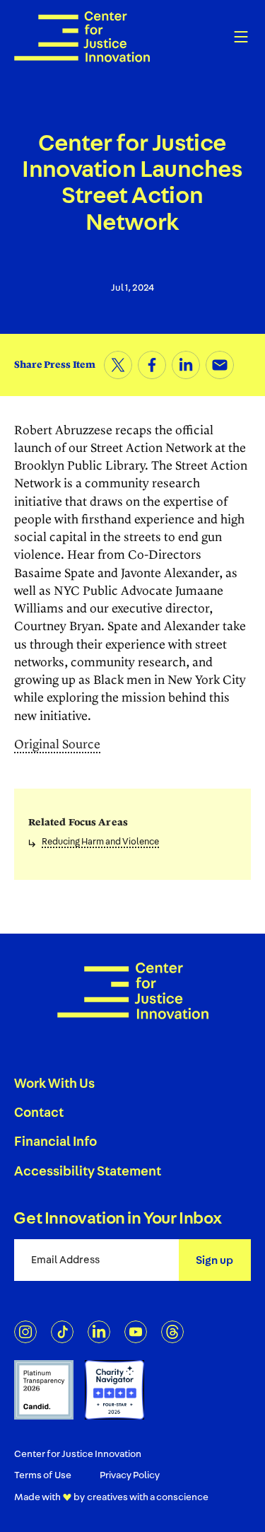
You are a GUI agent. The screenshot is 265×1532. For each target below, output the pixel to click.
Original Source (57, 745)
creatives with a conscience (147, 1497)
